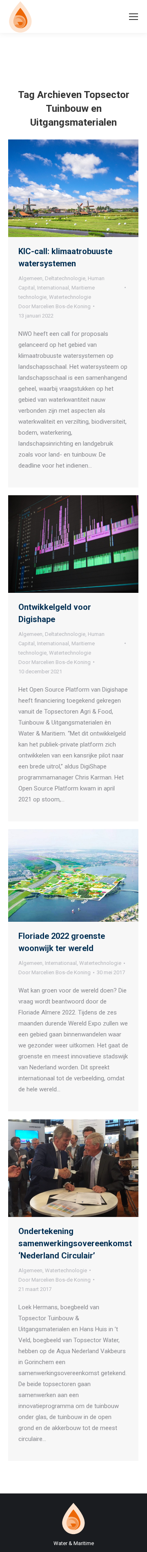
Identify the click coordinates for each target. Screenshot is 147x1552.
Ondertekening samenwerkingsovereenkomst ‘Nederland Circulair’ (75, 1243)
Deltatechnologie (65, 278)
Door (54, 306)
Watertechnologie (70, 297)
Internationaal (53, 288)
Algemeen (30, 278)
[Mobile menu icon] (133, 16)
